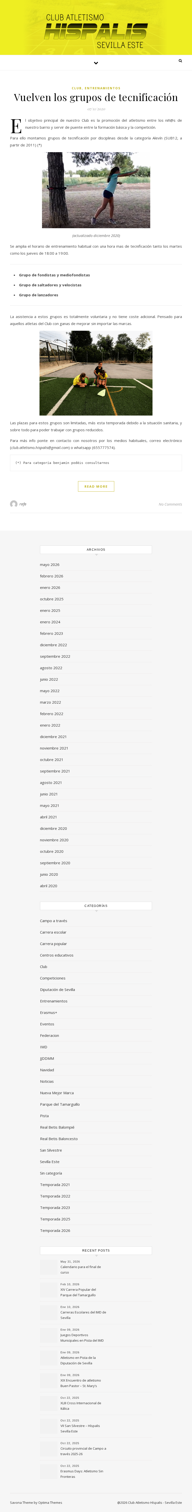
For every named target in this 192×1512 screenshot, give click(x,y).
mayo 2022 (50, 690)
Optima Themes (50, 1502)
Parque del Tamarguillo (60, 1104)
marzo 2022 (50, 702)
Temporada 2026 (55, 1230)
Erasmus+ (48, 1012)
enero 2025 (50, 610)
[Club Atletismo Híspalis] (96, 31)
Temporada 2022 (55, 1195)
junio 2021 (49, 793)
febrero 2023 (51, 633)
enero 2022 (50, 725)
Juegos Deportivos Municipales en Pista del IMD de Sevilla (82, 1338)
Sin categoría (51, 1173)
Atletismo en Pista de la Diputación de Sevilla (78, 1360)
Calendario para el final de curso (80, 1270)
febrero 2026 (51, 575)
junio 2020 (49, 874)
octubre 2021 (52, 759)
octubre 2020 (52, 851)
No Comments (170, 504)
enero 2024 (50, 621)
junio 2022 (49, 679)
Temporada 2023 (55, 1207)
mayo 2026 (50, 564)
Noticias (47, 1081)
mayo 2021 (50, 805)
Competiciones (53, 977)
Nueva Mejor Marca (57, 1092)
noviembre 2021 (54, 748)
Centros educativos (57, 955)
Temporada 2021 (55, 1184)
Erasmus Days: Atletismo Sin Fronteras (81, 1474)
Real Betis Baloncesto (59, 1138)
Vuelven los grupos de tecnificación (96, 97)
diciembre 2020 (53, 828)
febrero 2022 (51, 713)
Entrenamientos (102, 88)
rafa (23, 504)
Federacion (49, 1035)
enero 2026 (50, 587)
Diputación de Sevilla (57, 989)
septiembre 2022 (55, 656)
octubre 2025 (52, 598)
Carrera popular (53, 943)
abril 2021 (48, 816)
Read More (96, 486)
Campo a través (53, 920)
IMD (43, 1046)
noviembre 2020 (54, 839)
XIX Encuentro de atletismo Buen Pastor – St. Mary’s (80, 1383)
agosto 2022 (51, 667)
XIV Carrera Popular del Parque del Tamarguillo (78, 1292)
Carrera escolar (53, 932)
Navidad (47, 1069)
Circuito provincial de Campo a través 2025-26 (83, 1451)
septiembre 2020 (55, 862)
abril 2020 (48, 885)
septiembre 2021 (55, 770)
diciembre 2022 (53, 644)
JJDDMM (47, 1058)
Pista (44, 1115)
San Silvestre (51, 1150)
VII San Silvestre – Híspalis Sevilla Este (80, 1428)
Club (77, 88)
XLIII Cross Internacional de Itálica (80, 1406)
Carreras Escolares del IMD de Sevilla (83, 1315)
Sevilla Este (50, 1161)
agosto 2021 (51, 782)
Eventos (47, 1023)
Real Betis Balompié (57, 1127)
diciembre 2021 (53, 736)
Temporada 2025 (55, 1218)
